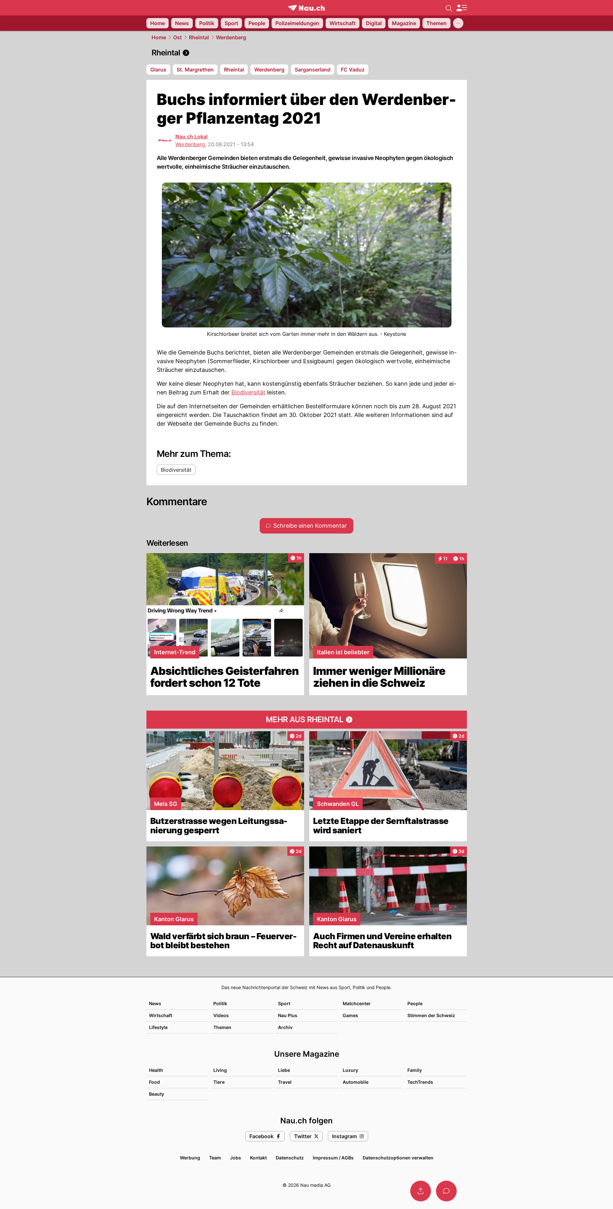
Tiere (219, 1082)
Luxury (350, 1070)
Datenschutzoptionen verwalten (398, 1157)
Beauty (156, 1094)
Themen (222, 1027)
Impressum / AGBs (333, 1157)
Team (215, 1157)
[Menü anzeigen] (461, 8)
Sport (284, 1003)
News (155, 1003)
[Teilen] (420, 1191)
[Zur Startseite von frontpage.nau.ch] (306, 8)
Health (156, 1070)
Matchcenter (357, 1003)
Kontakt (258, 1157)
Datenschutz (290, 1157)
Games (350, 1015)
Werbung (190, 1157)
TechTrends (420, 1082)
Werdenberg (231, 37)
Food (154, 1082)
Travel (285, 1082)
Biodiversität (248, 392)
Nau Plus (287, 1015)
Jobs (235, 1157)
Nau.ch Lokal (191, 136)
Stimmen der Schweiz (431, 1015)
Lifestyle (158, 1027)
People (415, 1003)
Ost (177, 37)
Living (220, 1070)
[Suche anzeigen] (449, 8)
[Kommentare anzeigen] (446, 1191)
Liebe (284, 1070)
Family (414, 1070)
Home (159, 37)
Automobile (355, 1082)
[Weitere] (458, 23)
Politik (220, 1003)
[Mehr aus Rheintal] (306, 720)
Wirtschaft (160, 1015)
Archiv (285, 1027)
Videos (221, 1015)
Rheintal (199, 37)
